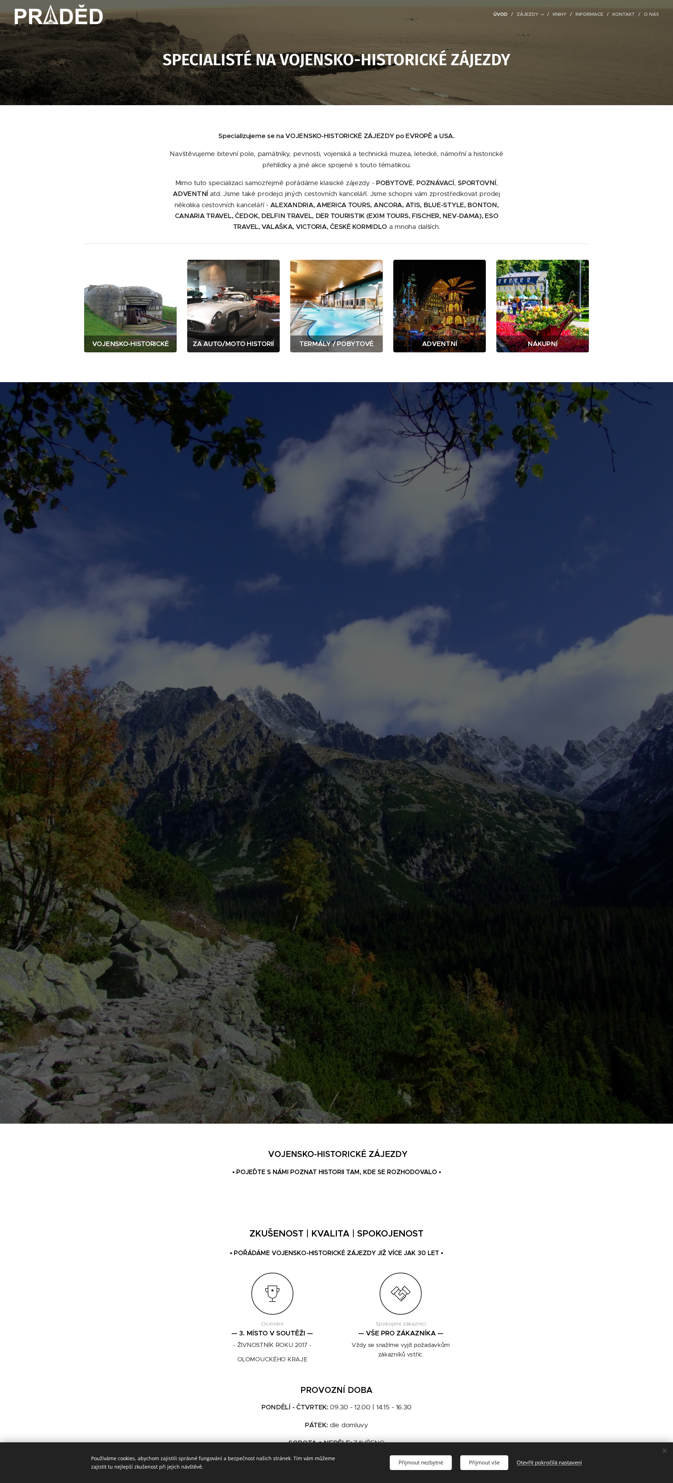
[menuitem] (502, 14)
